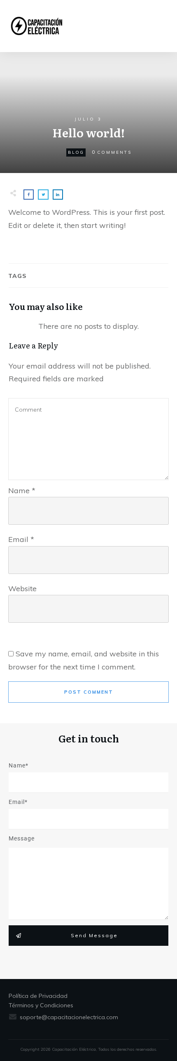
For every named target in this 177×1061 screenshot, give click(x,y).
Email (21, 539)
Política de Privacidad (38, 996)
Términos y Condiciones (41, 1005)
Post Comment (88, 692)
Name (21, 490)
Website (22, 588)
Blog (76, 152)
